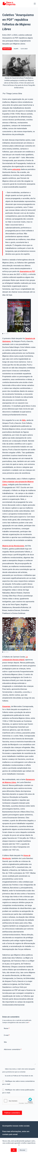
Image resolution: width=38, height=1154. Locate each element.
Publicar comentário (12, 1113)
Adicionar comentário (12, 1049)
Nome (7, 1028)
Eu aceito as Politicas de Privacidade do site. (19, 1076)
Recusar (22, 1150)
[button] (2, 333)
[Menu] (35, 4)
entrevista (16, 169)
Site (5, 1042)
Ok (14, 1150)
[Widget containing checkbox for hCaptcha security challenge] (18, 1101)
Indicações (7, 48)
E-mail (7, 1035)
